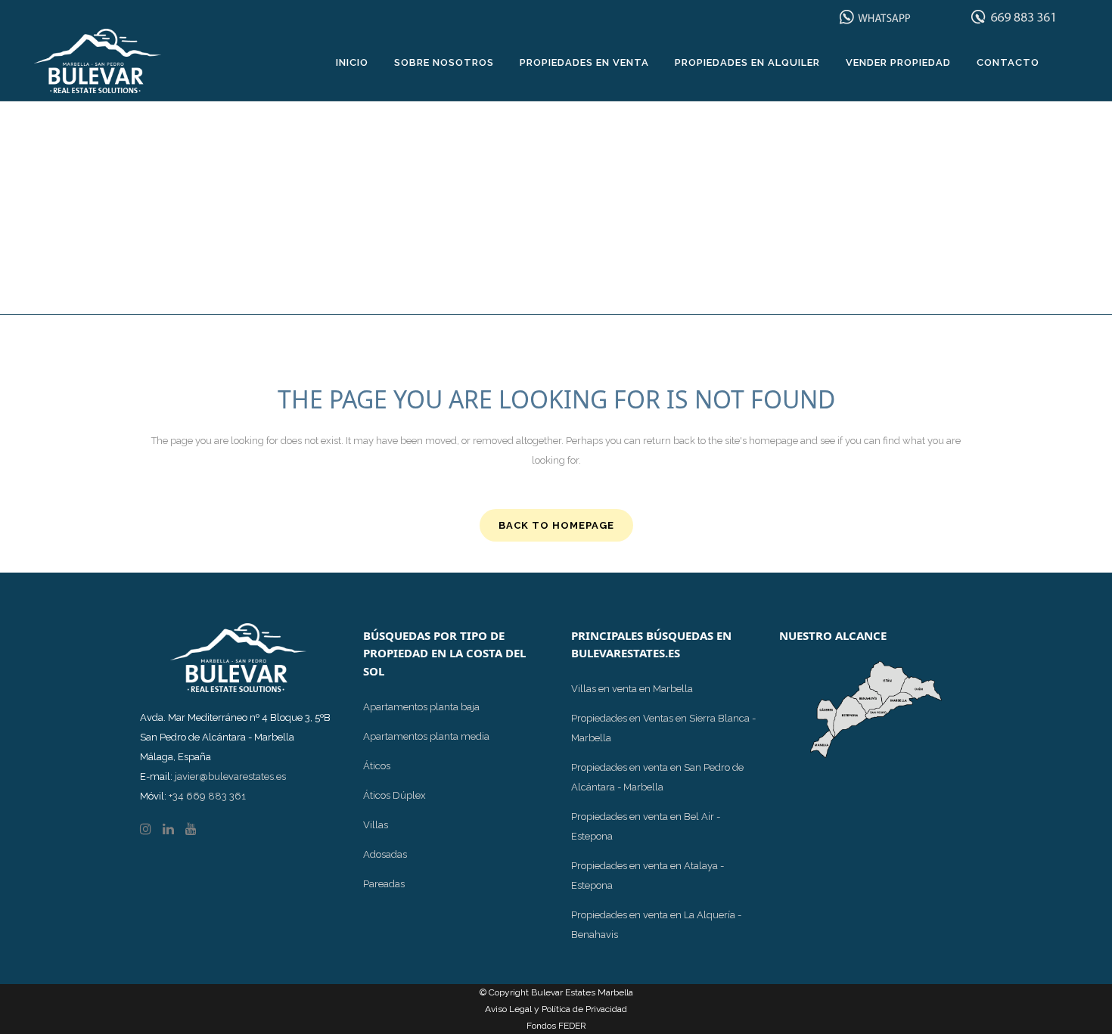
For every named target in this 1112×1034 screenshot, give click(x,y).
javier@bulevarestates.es (230, 776)
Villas (375, 825)
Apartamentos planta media (426, 736)
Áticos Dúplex (394, 795)
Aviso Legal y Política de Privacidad (556, 1009)
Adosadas (385, 854)
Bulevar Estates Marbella (582, 992)
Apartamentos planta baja (421, 707)
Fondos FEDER (556, 1025)
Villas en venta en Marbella (632, 688)
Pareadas (384, 884)
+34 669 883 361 (207, 796)
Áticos (376, 766)
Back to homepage (556, 525)
